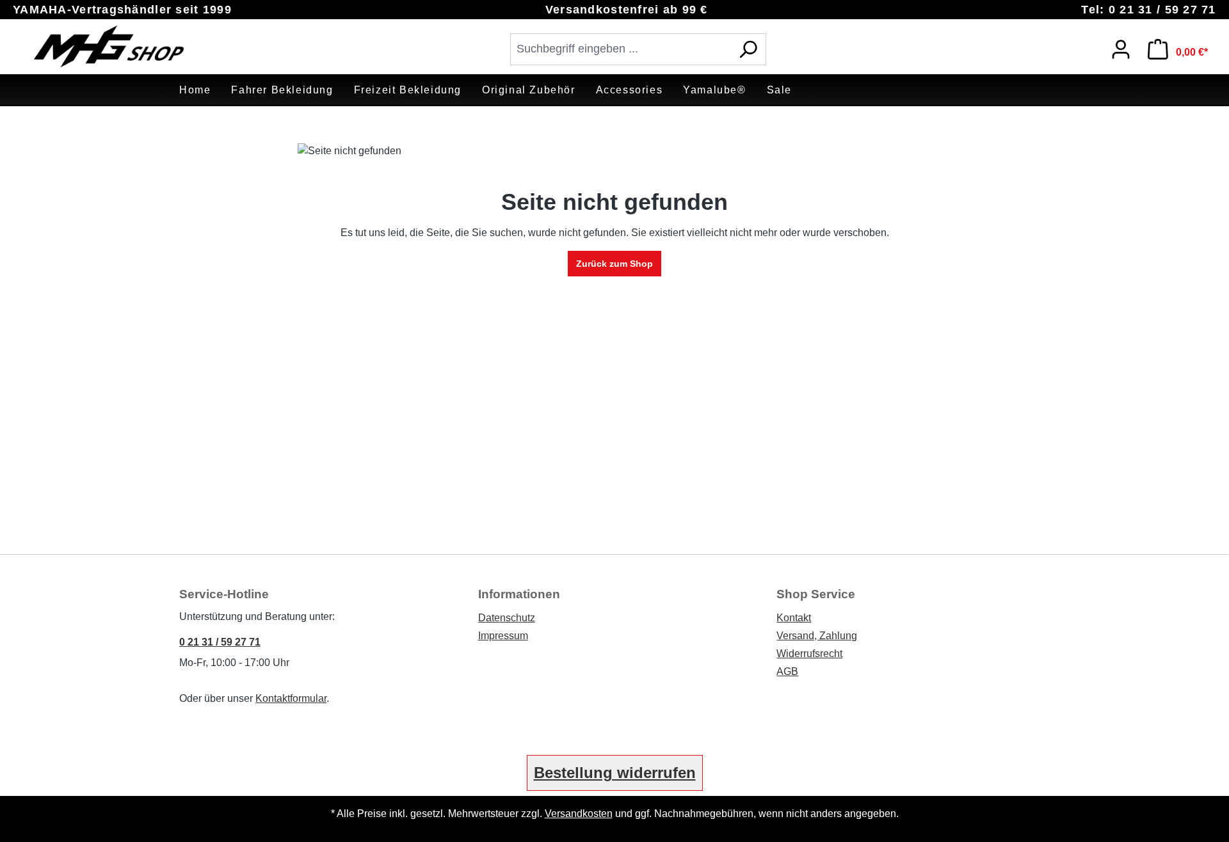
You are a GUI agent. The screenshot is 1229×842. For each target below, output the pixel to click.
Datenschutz (506, 617)
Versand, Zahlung (816, 635)
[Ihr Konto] (1120, 49)
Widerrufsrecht (809, 653)
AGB (787, 671)
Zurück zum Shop (614, 263)
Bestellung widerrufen (615, 772)
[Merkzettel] (1087, 46)
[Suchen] (748, 49)
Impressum (503, 635)
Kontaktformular (290, 698)
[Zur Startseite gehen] (109, 46)
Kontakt (793, 617)
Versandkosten (579, 813)
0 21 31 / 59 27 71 (220, 642)
